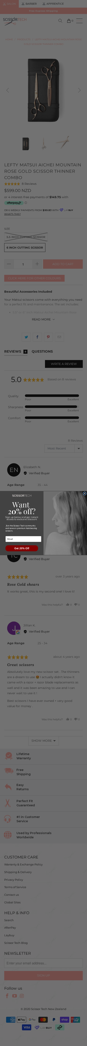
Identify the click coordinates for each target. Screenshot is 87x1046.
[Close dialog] (84, 493)
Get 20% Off (21, 548)
